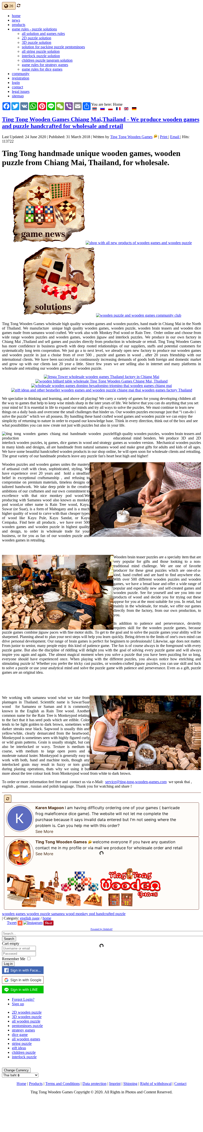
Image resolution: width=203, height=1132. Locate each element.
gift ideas (19, 1048)
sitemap (18, 96)
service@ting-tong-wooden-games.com (136, 782)
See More (44, 831)
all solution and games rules (43, 33)
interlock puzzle (24, 1057)
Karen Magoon (49, 807)
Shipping (130, 1083)
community (20, 74)
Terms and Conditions (62, 1083)
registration (20, 78)
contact (17, 87)
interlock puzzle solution (41, 56)
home (16, 16)
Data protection (94, 1083)
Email (175, 137)
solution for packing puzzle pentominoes (53, 47)
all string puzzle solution (41, 51)
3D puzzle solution (36, 42)
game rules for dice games (42, 69)
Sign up (18, 1004)
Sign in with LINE (24, 989)
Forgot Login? (23, 999)
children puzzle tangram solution (47, 60)
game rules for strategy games (45, 65)
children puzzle (24, 1052)
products (18, 25)
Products (36, 1083)
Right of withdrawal (156, 1083)
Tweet (12, 923)
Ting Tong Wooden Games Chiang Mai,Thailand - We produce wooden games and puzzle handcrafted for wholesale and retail (100, 122)
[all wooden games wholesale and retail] (101, 377)
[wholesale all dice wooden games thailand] (101, 386)
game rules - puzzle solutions (34, 29)
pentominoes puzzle (27, 1026)
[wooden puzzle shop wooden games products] (139, 243)
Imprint (115, 1083)
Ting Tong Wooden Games (131, 137)
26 (10, 6)
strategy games (23, 1030)
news (16, 20)
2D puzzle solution (36, 38)
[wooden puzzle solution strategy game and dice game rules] (59, 315)
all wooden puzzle (26, 1021)
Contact (180, 1083)
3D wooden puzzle (27, 1017)
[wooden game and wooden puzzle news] (48, 243)
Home (21, 1083)
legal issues (20, 91)
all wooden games (26, 1039)
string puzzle (22, 1043)
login (16, 82)
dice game (20, 1034)
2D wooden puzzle (27, 1012)
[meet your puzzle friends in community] (138, 315)
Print (164, 137)
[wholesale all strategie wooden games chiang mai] (101, 381)
